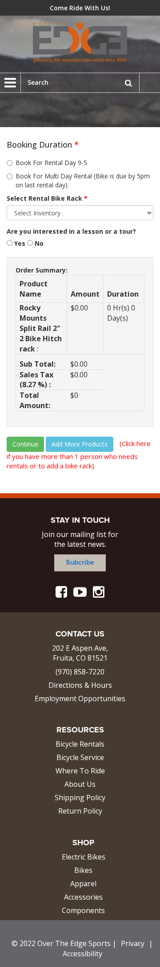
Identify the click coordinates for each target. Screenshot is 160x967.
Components (83, 910)
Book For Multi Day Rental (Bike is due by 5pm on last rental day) (83, 180)
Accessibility (82, 954)
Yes (18, 243)
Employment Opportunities (80, 698)
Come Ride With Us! (80, 8)
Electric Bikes (83, 857)
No (38, 243)
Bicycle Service (80, 757)
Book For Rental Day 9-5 (51, 162)
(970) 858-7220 (80, 672)
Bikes (83, 870)
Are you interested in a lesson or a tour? (71, 231)
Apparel (83, 883)
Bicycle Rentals (80, 744)
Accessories (83, 897)
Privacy (132, 943)
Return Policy (80, 811)
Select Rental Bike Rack (47, 198)
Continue (25, 444)
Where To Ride (80, 771)
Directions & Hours (80, 685)
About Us (80, 784)
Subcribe (80, 562)
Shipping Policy (80, 797)
